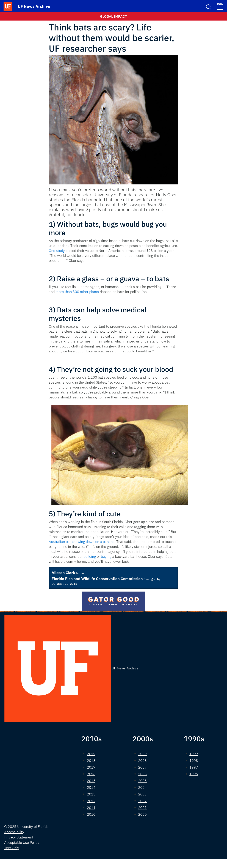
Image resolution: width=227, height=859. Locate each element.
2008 (142, 760)
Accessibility (14, 831)
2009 (142, 753)
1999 (193, 753)
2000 (142, 814)
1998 (193, 760)
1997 (193, 767)
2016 (91, 774)
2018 (91, 760)
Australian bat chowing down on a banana (82, 541)
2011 (91, 807)
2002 (142, 800)
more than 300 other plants (78, 291)
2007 (142, 767)
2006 (142, 774)
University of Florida (33, 826)
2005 (142, 780)
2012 (91, 800)
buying (106, 556)
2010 (91, 814)
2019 (91, 753)
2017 (91, 767)
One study (57, 250)
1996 (193, 774)
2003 (142, 794)
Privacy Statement (18, 837)
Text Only (11, 847)
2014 (91, 787)
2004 (142, 787)
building (90, 556)
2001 (142, 807)
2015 (91, 780)
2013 (91, 794)
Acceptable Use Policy (21, 842)
